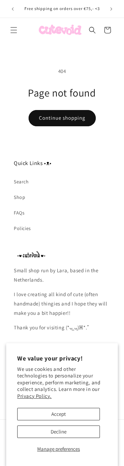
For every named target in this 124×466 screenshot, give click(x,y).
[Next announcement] (111, 9)
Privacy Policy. (34, 396)
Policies (22, 228)
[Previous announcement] (12, 9)
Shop (19, 197)
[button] (13, 30)
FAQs (19, 213)
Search (21, 182)
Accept (58, 414)
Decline (58, 431)
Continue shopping (62, 118)
